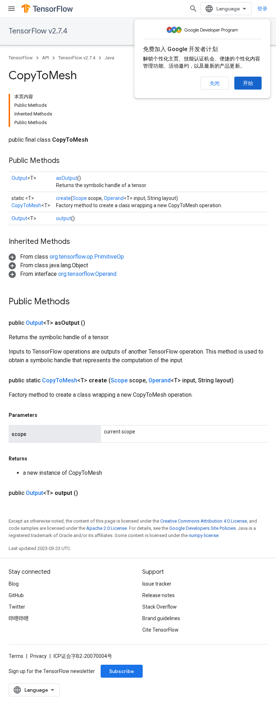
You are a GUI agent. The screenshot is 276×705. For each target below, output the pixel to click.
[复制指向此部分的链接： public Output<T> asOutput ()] (94, 323)
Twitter (17, 607)
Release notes (158, 595)
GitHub (16, 595)
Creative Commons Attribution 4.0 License (203, 521)
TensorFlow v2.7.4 (38, 31)
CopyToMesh (26, 205)
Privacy (38, 656)
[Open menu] (11, 8)
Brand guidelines (161, 618)
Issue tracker (156, 584)
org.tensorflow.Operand (87, 273)
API (45, 57)
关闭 (215, 83)
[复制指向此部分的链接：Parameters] (44, 415)
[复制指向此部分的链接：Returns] (34, 458)
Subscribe (121, 671)
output (63, 218)
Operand (114, 198)
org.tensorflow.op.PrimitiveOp (87, 256)
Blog (14, 584)
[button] (66, 256)
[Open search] (193, 8)
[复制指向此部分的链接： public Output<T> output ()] (86, 493)
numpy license (203, 535)
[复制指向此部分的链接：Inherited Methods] (77, 242)
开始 (248, 83)
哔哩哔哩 (19, 618)
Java (109, 57)
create (63, 198)
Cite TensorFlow (160, 630)
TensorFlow (21, 57)
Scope (80, 198)
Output (19, 178)
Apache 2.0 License (106, 528)
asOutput (66, 178)
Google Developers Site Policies (202, 528)
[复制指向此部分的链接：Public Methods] (67, 161)
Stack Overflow (159, 607)
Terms (16, 656)
